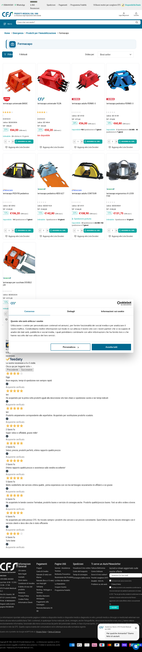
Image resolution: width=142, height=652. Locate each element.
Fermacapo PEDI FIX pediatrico (15, 193)
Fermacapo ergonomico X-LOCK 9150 (120, 194)
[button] (136, 14)
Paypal (39, 568)
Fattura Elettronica (98, 568)
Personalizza (69, 347)
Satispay (39, 586)
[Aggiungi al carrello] (24, 142)
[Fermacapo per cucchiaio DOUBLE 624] (18, 259)
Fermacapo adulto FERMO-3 (83, 103)
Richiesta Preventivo (62, 574)
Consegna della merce (81, 578)
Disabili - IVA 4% (97, 581)
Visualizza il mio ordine (82, 568)
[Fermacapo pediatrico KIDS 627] (53, 170)
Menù (9, 24)
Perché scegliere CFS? (99, 578)
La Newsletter (60, 584)
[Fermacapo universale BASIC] (18, 80)
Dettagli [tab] (71, 311)
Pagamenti (63, 5)
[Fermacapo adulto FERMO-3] (87, 80)
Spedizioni (51, 5)
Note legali (22, 574)
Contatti (21, 577)
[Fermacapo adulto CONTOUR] (87, 170)
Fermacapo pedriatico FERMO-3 (119, 103)
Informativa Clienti (25, 602)
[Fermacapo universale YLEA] (53, 80)
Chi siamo (22, 570)
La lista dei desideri (62, 580)
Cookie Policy (23, 599)
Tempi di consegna (80, 574)
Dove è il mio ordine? (99, 574)
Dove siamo (22, 580)
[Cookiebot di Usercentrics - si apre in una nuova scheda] (119, 303)
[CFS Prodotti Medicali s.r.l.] (21, 14)
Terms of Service (54, 632)
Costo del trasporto (80, 571)
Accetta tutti (111, 347)
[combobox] (78, 22)
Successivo (26, 370)
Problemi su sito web (99, 584)
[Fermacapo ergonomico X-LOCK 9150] (122, 170)
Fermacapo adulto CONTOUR (84, 193)
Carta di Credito (42, 571)
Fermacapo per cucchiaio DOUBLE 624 (17, 283)
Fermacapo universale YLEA (49, 103)
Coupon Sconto (60, 587)
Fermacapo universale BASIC (15, 103)
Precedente (12, 370)
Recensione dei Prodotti (64, 577)
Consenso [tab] (29, 311)
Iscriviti (114, 607)
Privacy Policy (23, 596)
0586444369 (8, 5)
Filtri (10, 54)
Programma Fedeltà (78, 5)
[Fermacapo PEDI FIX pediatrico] (18, 170)
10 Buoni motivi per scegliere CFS (107, 5)
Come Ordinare (97, 571)
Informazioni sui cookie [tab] (112, 311)
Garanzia (21, 593)
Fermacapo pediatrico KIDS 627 (50, 193)
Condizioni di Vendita (26, 583)
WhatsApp (20, 5)
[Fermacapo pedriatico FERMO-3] (122, 80)
